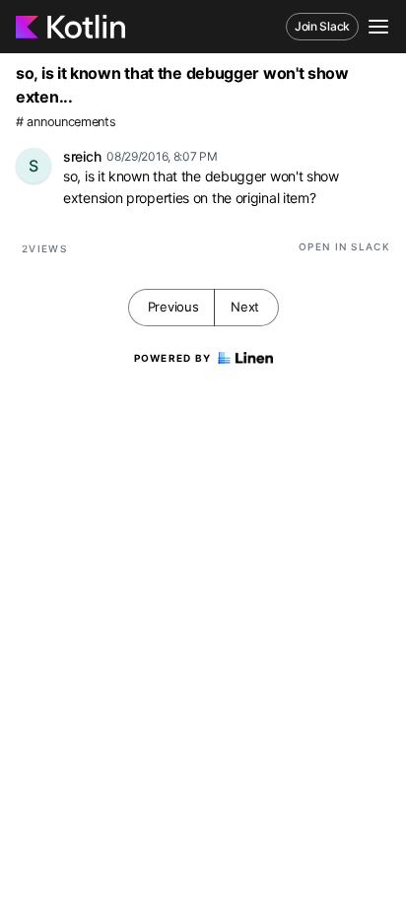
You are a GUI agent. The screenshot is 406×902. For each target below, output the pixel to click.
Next (245, 306)
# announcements (66, 121)
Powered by (173, 358)
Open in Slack (344, 246)
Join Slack (322, 26)
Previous (173, 306)
